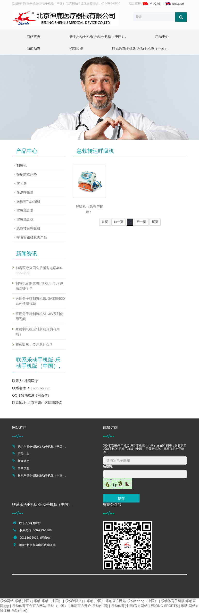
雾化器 (22, 183)
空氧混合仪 (25, 219)
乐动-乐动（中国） (48, 601)
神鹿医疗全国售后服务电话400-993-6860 (39, 270)
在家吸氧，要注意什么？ (34, 344)
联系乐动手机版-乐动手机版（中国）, (140, 49)
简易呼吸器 (25, 192)
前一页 (118, 222)
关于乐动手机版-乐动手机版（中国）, (97, 36)
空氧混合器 (25, 210)
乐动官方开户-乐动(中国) (89, 606)
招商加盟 (76, 49)
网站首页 (33, 36)
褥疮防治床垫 (27, 174)
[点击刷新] (117, 483)
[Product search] (181, 17)
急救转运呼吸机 (28, 228)
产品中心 (162, 36)
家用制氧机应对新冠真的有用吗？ (38, 331)
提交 (121, 498)
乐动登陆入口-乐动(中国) (84, 601)
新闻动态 (33, 49)
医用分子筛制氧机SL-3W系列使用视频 (39, 316)
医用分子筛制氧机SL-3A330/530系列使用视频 (40, 301)
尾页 (155, 222)
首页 (105, 222)
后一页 (141, 222)
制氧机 (22, 165)
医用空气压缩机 (28, 201)
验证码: (108, 466)
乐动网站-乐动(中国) (15, 601)
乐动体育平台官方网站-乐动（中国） (40, 606)
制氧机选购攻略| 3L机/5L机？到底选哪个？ (40, 285)
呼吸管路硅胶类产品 (32, 237)
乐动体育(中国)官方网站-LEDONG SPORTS (144, 606)
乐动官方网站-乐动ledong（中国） (132, 601)
